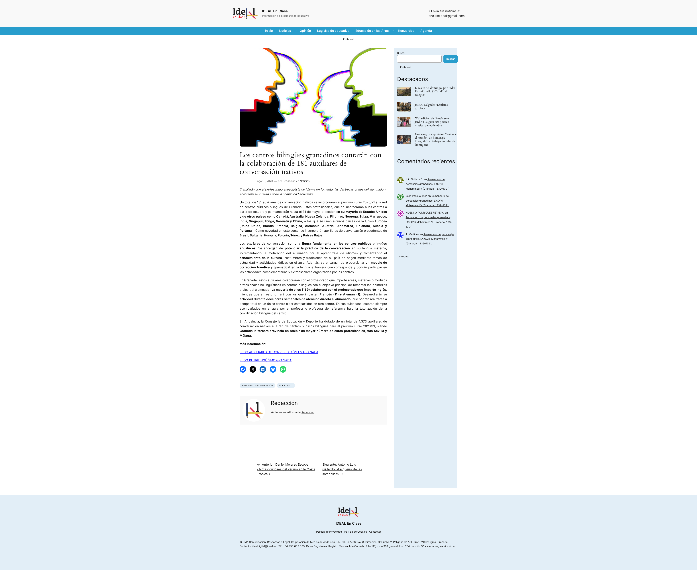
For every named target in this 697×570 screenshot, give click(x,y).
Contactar (375, 531)
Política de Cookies (355, 531)
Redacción (289, 180)
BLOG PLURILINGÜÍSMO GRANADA (266, 360)
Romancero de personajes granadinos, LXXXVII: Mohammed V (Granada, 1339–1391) (427, 184)
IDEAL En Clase (275, 11)
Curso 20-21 (285, 385)
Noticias (304, 180)
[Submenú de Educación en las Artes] (394, 31)
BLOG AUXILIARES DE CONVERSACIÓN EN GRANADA (279, 352)
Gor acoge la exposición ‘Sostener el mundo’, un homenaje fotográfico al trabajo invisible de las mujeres (435, 140)
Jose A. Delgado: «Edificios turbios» (431, 106)
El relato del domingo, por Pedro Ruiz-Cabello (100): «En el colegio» (435, 91)
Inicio (269, 31)
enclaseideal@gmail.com (447, 16)
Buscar (401, 52)
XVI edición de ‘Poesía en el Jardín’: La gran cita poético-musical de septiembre (432, 122)
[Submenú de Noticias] (296, 31)
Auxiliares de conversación (257, 385)
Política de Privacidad (329, 531)
